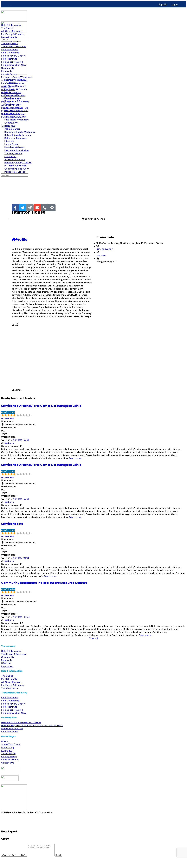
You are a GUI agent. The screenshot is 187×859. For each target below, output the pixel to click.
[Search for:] (14, 39)
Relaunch (6, 660)
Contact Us (7, 762)
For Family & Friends (12, 685)
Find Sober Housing (12, 709)
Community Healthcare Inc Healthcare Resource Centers (44, 583)
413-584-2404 (21, 616)
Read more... (75, 458)
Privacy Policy (9, 756)
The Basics (7, 675)
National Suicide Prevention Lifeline (21, 722)
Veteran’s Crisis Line (12, 728)
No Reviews (7, 418)
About (4, 741)
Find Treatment (9, 697)
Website (100, 255)
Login (175, 4)
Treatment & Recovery (13, 654)
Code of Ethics (9, 759)
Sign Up (163, 4)
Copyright (6, 750)
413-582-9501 (21, 557)
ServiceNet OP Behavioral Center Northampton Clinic (41, 406)
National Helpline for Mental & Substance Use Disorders (32, 725)
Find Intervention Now (13, 712)
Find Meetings (9, 706)
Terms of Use (8, 753)
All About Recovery (12, 681)
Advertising (7, 747)
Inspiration (7, 666)
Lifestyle (6, 663)
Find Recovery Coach (13, 703)
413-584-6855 (21, 439)
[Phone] (44, 207)
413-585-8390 (104, 249)
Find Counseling (10, 700)
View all (93, 638)
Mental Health (9, 678)
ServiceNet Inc (12, 524)
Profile (21, 239)
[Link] (30, 207)
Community (7, 657)
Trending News (9, 688)
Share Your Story (10, 744)
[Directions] (52, 207)
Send (58, 855)
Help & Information (11, 651)
